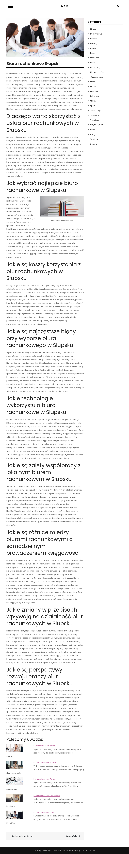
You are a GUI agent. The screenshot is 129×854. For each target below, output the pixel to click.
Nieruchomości (97, 72)
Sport (92, 105)
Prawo (93, 86)
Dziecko (93, 38)
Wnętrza (94, 139)
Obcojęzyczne (96, 77)
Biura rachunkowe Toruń (44, 779)
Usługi (92, 134)
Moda (92, 62)
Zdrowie (93, 144)
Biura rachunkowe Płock (44, 812)
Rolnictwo (94, 96)
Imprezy (93, 53)
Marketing (94, 58)
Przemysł (94, 91)
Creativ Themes (88, 850)
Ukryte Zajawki (96, 125)
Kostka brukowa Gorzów (22, 836)
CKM (64, 6)
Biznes (93, 29)
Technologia (95, 110)
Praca (92, 81)
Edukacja (94, 43)
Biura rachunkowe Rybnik (44, 746)
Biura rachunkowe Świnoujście (47, 795)
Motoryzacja (95, 67)
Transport (94, 115)
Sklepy (93, 101)
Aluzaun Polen (72, 836)
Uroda (92, 129)
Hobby (93, 48)
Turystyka (94, 120)
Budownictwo (96, 34)
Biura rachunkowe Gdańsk (45, 762)
